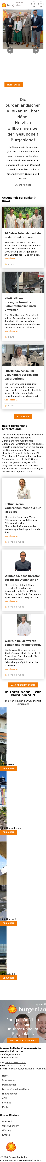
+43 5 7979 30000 (15, 1062)
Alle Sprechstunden (23, 685)
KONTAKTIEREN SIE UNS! (23, 1040)
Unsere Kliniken (23, 184)
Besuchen (8, 768)
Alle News (23, 416)
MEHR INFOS (13, 85)
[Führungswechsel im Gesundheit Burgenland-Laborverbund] (23, 354)
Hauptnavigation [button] (40, 4)
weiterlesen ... (11, 258)
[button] (33, 4)
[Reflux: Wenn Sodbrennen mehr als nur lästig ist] (23, 488)
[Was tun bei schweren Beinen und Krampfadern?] (23, 624)
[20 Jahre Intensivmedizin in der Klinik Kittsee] (23, 217)
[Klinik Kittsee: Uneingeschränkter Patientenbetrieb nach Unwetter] (23, 282)
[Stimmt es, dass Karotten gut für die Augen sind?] (23, 559)
